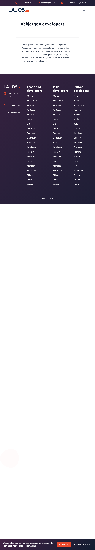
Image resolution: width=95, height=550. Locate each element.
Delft (29, 124)
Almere (30, 96)
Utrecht (30, 180)
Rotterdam (31, 170)
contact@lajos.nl (14, 112)
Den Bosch (31, 128)
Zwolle (30, 184)
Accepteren (64, 544)
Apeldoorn (31, 110)
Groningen (31, 147)
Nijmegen (31, 166)
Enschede (31, 142)
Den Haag (31, 133)
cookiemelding (30, 546)
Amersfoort (32, 101)
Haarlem (30, 152)
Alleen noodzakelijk (82, 544)
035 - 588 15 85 (13, 106)
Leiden (30, 161)
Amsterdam (32, 105)
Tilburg (30, 175)
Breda (29, 119)
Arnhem (30, 114)
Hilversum (31, 156)
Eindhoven (31, 138)
